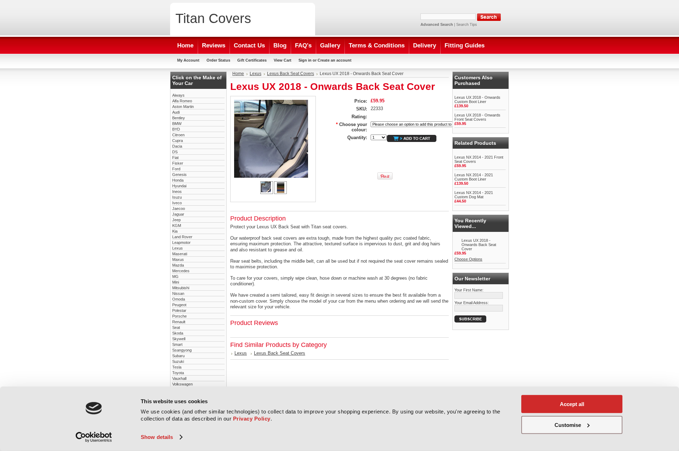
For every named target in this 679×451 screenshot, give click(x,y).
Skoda (177, 333)
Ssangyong (182, 350)
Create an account (335, 60)
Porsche (179, 316)
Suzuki (178, 361)
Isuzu (177, 197)
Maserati (179, 254)
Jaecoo (178, 208)
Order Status (218, 60)
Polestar (179, 310)
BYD (176, 129)
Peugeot (179, 305)
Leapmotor (181, 242)
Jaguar (178, 214)
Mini (175, 282)
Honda (178, 180)
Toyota (178, 373)
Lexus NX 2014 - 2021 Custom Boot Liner (473, 177)
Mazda (178, 265)
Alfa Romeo (182, 101)
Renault (178, 322)
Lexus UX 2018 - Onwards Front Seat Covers (477, 117)
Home (238, 74)
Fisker (177, 163)
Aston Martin (183, 106)
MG (175, 276)
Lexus (177, 248)
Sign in (305, 60)
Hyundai (179, 186)
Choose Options (468, 259)
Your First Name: (468, 290)
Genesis (179, 174)
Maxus (178, 259)
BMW (176, 123)
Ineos (177, 191)
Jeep (176, 220)
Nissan (178, 293)
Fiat (175, 157)
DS (175, 152)
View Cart (282, 60)
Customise (568, 425)
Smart (177, 344)
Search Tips (466, 24)
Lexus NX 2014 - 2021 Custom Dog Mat (473, 194)
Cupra (177, 140)
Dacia (177, 146)
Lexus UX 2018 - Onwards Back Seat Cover (479, 244)
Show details (157, 437)
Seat (176, 327)
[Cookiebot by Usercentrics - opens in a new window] (94, 437)
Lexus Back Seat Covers (290, 74)
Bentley (178, 118)
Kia (175, 231)
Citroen (178, 135)
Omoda (178, 299)
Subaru (178, 356)
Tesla (176, 367)
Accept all (572, 404)
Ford (176, 169)
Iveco (177, 203)
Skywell (178, 339)
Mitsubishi (180, 288)
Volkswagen (182, 384)
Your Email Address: (471, 303)
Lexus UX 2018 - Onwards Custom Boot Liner (477, 99)
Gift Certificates (252, 60)
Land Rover (182, 237)
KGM (176, 225)
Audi (176, 112)
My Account (188, 60)
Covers (213, 18)
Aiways (178, 95)
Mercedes (181, 271)
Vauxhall (179, 378)
